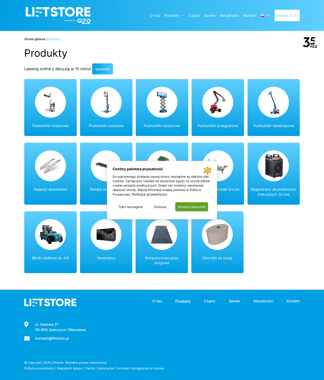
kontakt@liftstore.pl (52, 338)
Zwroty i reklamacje (99, 368)
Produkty (171, 15)
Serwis (209, 15)
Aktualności (229, 15)
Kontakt (250, 15)
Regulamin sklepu (69, 368)
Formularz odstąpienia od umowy (140, 368)
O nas (155, 15)
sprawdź (102, 69)
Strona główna (34, 39)
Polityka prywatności (39, 368)
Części (194, 15)
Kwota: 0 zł (287, 15)
